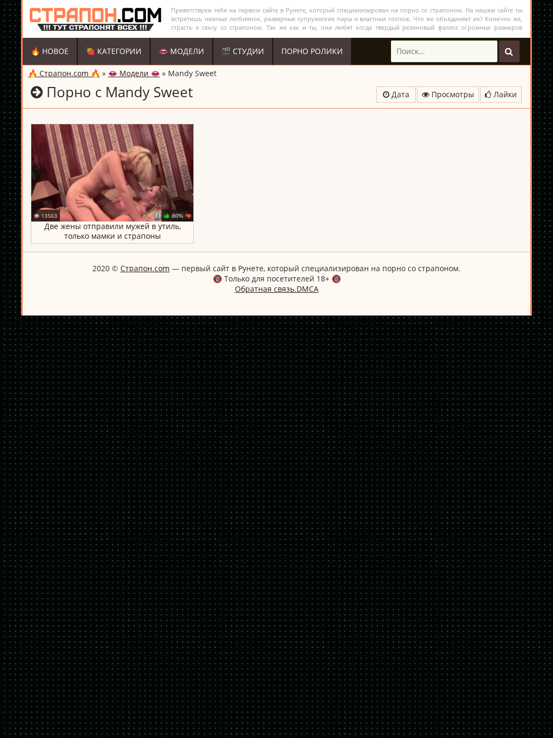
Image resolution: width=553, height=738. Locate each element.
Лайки (504, 94)
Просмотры (451, 94)
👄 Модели (181, 51)
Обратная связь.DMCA (277, 289)
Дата (399, 94)
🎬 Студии (242, 51)
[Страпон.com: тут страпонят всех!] (95, 18)
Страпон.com (145, 268)
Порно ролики (312, 51)
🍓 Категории (113, 51)
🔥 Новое (50, 51)
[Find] (509, 51)
